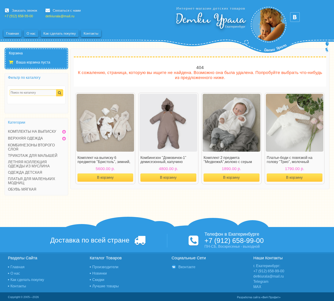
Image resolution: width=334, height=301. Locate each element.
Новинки (99, 273)
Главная (12, 33)
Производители (105, 267)
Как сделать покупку (59, 33)
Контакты (91, 33)
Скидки (98, 280)
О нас (31, 33)
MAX (257, 287)
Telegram (260, 281)
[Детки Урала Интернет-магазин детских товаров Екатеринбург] (268, 24)
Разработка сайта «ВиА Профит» (259, 297)
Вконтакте (186, 267)
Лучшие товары (105, 286)
